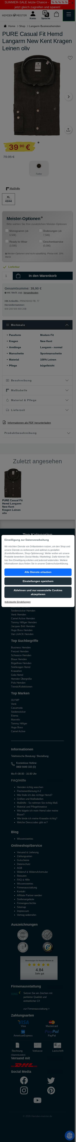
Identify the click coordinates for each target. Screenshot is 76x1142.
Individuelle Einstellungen (18, 602)
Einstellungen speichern (38, 581)
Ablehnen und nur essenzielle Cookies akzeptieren (38, 592)
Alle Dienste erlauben (38, 572)
